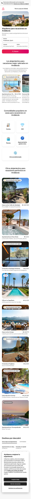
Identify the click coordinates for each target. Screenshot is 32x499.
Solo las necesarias (15, 484)
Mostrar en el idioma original (21, 4)
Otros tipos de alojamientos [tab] (9, 441)
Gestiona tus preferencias (15, 488)
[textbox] (8, 46)
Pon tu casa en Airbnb (21, 9)
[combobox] (15, 41)
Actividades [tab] (23, 441)
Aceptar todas (15, 479)
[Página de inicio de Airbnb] (3, 8)
